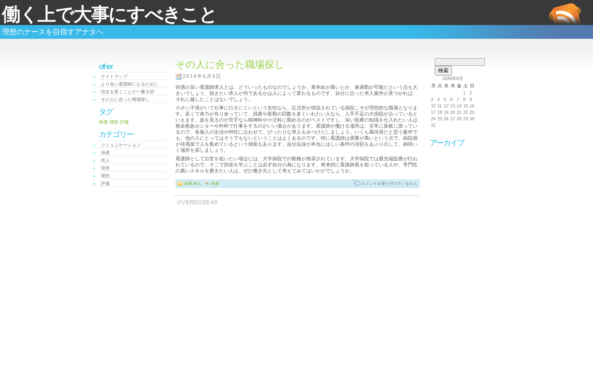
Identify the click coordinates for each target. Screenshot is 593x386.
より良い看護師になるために (130, 84)
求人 (105, 160)
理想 (113, 122)
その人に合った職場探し (125, 99)
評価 (124, 122)
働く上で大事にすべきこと (109, 14)
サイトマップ (114, 76)
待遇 (103, 122)
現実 (105, 168)
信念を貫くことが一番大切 (127, 91)
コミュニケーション (121, 145)
